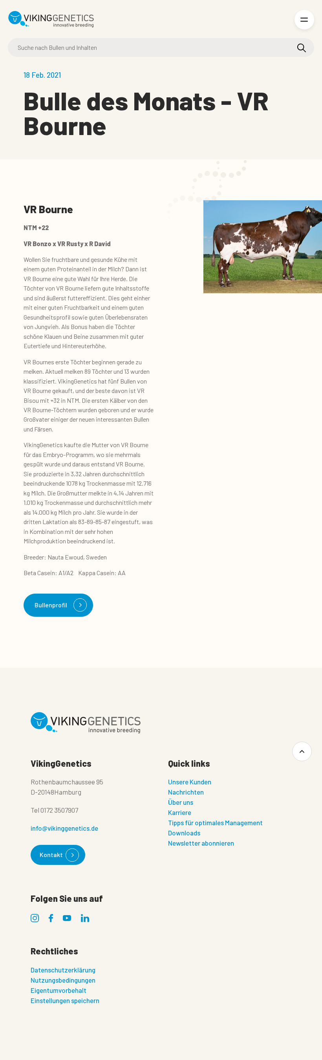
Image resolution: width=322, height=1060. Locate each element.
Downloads (184, 833)
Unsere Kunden (189, 782)
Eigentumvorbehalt (58, 990)
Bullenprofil (51, 605)
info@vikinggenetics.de (64, 828)
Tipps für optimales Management (215, 822)
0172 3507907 (59, 810)
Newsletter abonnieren (201, 843)
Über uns (180, 802)
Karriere (179, 812)
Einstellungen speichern (65, 1000)
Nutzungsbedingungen (63, 980)
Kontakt (51, 854)
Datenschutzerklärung (63, 970)
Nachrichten (186, 792)
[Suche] (302, 48)
